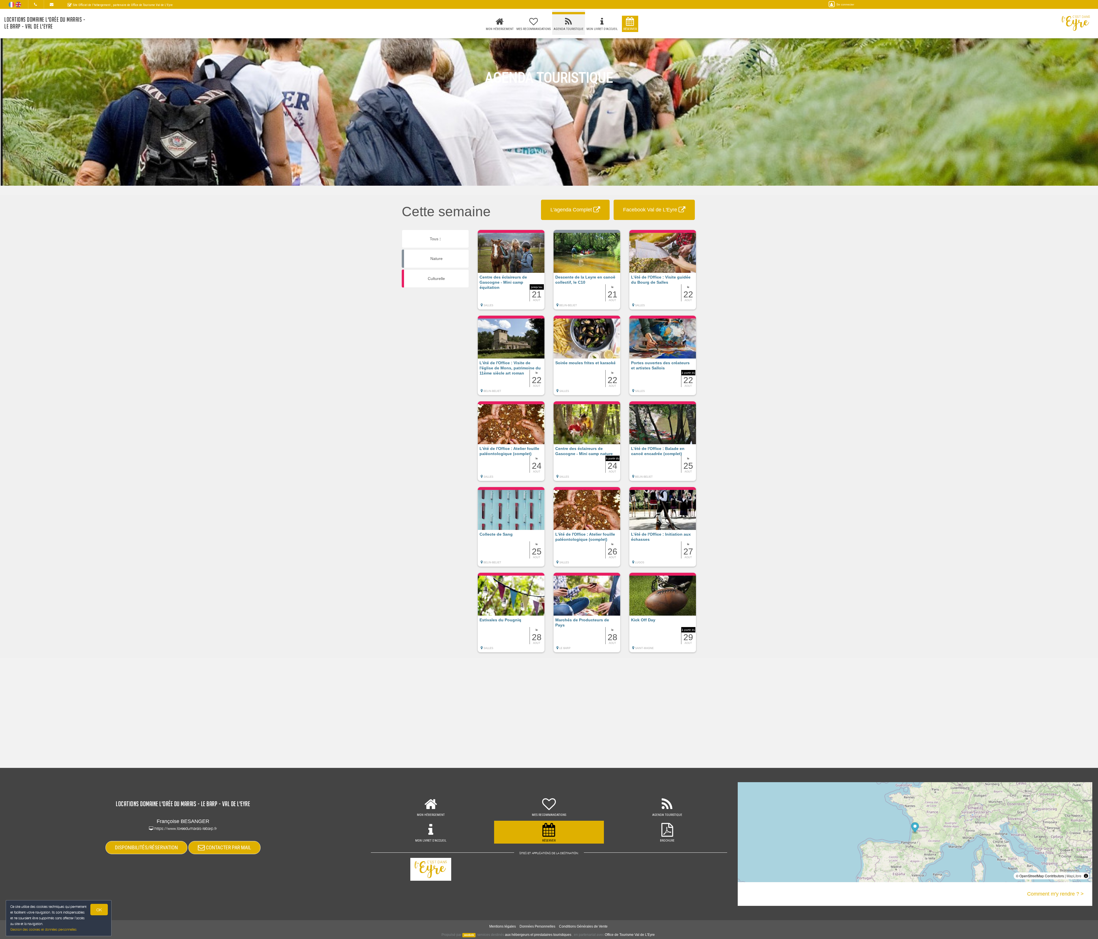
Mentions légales (502, 926)
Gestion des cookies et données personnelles (43, 929)
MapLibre (1074, 875)
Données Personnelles (537, 926)
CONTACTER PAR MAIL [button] (228, 847)
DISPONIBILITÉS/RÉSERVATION (146, 847)
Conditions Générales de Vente (583, 926)
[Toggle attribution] (1086, 875)
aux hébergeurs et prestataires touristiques (538, 935)
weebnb (469, 935)
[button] (511, 272)
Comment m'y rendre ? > (1055, 894)
